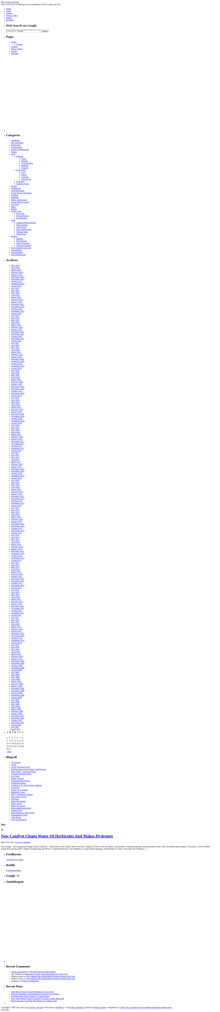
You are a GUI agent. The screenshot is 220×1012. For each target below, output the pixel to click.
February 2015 (17, 519)
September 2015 (17, 503)
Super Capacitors (23, 243)
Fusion (14, 186)
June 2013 (15, 565)
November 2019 (17, 389)
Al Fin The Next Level (20, 767)
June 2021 (15, 345)
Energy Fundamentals (20, 149)
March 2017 (16, 462)
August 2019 (16, 396)
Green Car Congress (19, 790)
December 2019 (17, 387)
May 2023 (15, 293)
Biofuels (19, 156)
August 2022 (16, 313)
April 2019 (15, 405)
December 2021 (17, 332)
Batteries (19, 239)
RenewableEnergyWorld (21, 808)
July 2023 (15, 288)
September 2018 (17, 421)
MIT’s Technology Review (22, 794)
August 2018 (16, 423)
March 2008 (16, 709)
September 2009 (17, 668)
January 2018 (16, 439)
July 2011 (15, 617)
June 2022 (15, 318)
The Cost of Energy (19, 820)
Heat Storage (21, 241)
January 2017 (16, 467)
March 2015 (16, 517)
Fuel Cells (20, 213)
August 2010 (16, 643)
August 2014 (16, 533)
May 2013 (15, 567)
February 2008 (17, 711)
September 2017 (17, 448)
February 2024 (17, 272)
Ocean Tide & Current (20, 202)
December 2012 (17, 579)
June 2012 (15, 592)
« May (8, 752)
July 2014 (15, 535)
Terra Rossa (16, 817)
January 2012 (16, 604)
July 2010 (15, 645)
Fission (14, 152)
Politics (14, 209)
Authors (19, 44)
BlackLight (15, 145)
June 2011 (15, 620)
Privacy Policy (12, 15)
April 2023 (15, 295)
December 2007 (17, 716)
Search (9, 18)
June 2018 (15, 428)
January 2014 (16, 549)
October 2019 (16, 391)
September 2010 (17, 640)
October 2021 (16, 336)
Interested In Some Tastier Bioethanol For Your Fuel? (46, 974)
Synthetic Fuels (22, 184)
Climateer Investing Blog (21, 774)
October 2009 (16, 666)
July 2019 (15, 398)
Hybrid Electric (22, 216)
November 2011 (17, 608)
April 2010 (15, 652)
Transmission (16, 250)
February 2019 (17, 409)
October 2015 (16, 501)
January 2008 (16, 714)
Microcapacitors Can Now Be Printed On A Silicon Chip (34, 1001)
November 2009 (17, 663)
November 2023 (17, 279)
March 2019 (16, 407)
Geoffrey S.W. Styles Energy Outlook (26, 785)
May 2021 (15, 348)
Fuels (13, 154)
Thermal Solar (22, 232)
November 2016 (17, 471)
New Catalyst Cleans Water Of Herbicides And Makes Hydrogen (57, 836)
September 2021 (17, 339)
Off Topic (15, 204)
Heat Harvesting (17, 191)
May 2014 (15, 540)
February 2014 (17, 547)
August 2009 (16, 670)
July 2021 (15, 343)
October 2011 (16, 611)
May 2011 (15, 622)
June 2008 (15, 702)
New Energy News (19, 797)
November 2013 (17, 553)
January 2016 (16, 494)
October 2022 (16, 309)
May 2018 (15, 430)
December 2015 (17, 496)
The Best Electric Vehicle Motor (43, 972)
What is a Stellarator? (30, 981)
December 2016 (17, 469)
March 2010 (16, 654)
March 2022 (16, 325)
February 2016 (17, 492)
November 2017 (17, 444)
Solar (13, 220)
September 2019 (17, 393)
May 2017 (15, 457)
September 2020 (17, 366)
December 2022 (17, 304)
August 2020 (16, 368)
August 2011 (16, 615)
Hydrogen (20, 181)
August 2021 (16, 341)
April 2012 (15, 597)
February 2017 (17, 464)
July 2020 (15, 371)
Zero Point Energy (18, 255)
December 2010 (17, 633)
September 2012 (17, 585)
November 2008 (17, 691)
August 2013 (16, 560)
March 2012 (16, 599)
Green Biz (15, 788)
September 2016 (17, 476)
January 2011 (16, 631)
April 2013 (15, 569)
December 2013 (17, 551)
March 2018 (16, 435)
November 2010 (17, 636)
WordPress (59, 1007)
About (8, 11)
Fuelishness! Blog (18, 783)
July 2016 (15, 480)
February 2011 (17, 629)
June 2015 (15, 510)
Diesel (23, 175)
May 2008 (15, 704)
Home (8, 9)
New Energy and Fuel (10, 2)
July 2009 (15, 672)
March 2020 (16, 380)
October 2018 (16, 419)
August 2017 (16, 451)
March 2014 (16, 544)
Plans (13, 207)
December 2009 (17, 661)
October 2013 (16, 556)
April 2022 (15, 323)
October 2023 (16, 281)
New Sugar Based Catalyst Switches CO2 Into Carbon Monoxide (37, 999)
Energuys (15, 981)
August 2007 (16, 725)
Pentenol (24, 168)
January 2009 (16, 686)
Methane (24, 165)
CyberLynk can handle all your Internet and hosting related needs (145, 1007)
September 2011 (17, 613)
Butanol (24, 161)
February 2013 (17, 574)
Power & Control (18, 806)
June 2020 (15, 373)
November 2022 (17, 307)
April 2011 (15, 624)
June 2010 (15, 647)
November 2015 (17, 499)
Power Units (16, 211)
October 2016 (16, 473)
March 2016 (16, 489)
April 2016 (15, 487)
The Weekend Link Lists (21, 248)
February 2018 (17, 437)
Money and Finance (19, 200)
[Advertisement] (16, 93)
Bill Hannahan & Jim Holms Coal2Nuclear (28, 769)
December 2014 (17, 524)
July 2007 (15, 727)
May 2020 (15, 375)
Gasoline (25, 177)
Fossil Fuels (21, 170)
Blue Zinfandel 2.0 (78, 1007)
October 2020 (16, 364)
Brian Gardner (100, 1007)
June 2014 (15, 537)
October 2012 (16, 583)
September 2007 (17, 723)
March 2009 (16, 682)
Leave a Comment (22, 842)
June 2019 (15, 400)
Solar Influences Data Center (22, 813)
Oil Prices (15, 799)
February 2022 (17, 327)
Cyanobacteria (27, 163)
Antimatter (15, 140)
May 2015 (15, 512)
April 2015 (15, 515)
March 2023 (16, 297)
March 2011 (16, 627)
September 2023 (17, 284)
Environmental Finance (20, 781)
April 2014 (15, 542)
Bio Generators (17, 143)
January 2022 (16, 329)
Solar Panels (21, 227)
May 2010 (15, 650)
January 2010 (16, 659)
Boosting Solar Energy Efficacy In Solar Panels (30, 996)
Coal (23, 172)
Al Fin (13, 765)
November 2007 (17, 718)
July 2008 (15, 700)
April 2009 (15, 679)
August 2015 (16, 505)
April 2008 (15, 707)
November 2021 (17, 334)
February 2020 (17, 382)
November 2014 (17, 526)
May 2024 (15, 265)
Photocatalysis (22, 225)
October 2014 (16, 528)
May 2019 (15, 403)
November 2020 (17, 361)
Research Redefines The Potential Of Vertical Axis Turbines (35, 994)
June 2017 (15, 455)
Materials (15, 197)
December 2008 (17, 688)
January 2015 (16, 521)
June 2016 (15, 483)
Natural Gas (26, 179)
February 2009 (17, 684)
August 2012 (16, 588)
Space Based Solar (23, 229)
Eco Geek (15, 776)
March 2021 (16, 352)
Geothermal (16, 188)
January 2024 (16, 275)
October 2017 (16, 446)
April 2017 (15, 460)
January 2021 (16, 357)
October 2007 (16, 720)
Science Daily (16, 810)
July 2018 (15, 425)
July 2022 (15, 316)
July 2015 (15, 508)
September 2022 (17, 311)
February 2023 (17, 300)
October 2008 (16, 693)
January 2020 (16, 384)
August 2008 (16, 698)
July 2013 (15, 563)
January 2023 (16, 302)
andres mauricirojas (19, 972)
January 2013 (16, 576)
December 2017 (17, 441)
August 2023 (16, 286)
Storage (14, 236)
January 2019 (16, 412)
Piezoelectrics (21, 218)
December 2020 (17, 359)
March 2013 (16, 572)
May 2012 (15, 595)
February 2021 (17, 355)
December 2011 (17, 606)
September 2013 (17, 558)
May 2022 (15, 320)
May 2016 (15, 485)
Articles (9, 13)
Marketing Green (18, 792)
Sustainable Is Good (19, 815)
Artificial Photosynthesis (26, 223)
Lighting (14, 195)
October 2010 (16, 638)
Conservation (16, 147)
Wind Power (21, 234)
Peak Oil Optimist (18, 801)
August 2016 (16, 478)
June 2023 (15, 291)
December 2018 (17, 414)
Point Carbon (16, 804)
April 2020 (15, 377)
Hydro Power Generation (21, 193)
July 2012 (15, 590)
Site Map (9, 20)
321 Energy (16, 762)
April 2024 (15, 268)
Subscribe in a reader (15, 860)
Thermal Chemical (23, 245)
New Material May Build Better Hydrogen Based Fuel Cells (50, 976)
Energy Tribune (17, 778)
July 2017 (15, 453)
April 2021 (15, 350)
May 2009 (15, 677)
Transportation (17, 252)
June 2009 (15, 675)
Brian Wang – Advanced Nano (23, 772)
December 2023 (17, 277)
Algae (23, 159)
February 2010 (17, 656)
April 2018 (15, 432)
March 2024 (16, 270)
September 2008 (17, 695)
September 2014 (17, 531)
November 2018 (17, 416)
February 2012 (17, 601)
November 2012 (17, 581)
